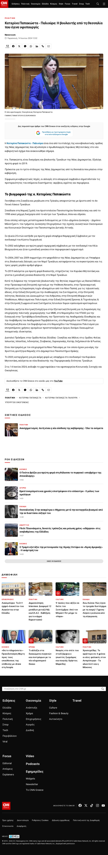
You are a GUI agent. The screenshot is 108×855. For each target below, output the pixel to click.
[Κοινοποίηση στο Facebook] (13, 46)
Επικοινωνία (7, 826)
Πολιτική (25, 4)
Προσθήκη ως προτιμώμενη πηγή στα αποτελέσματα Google (56, 133)
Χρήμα (29, 713)
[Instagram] (97, 805)
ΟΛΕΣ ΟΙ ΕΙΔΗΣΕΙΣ (54, 561)
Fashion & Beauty (58, 713)
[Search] (102, 689)
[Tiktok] (91, 805)
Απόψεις (8, 768)
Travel (74, 4)
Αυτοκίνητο (55, 719)
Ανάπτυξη (31, 707)
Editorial (7, 763)
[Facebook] (80, 805)
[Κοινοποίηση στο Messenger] (25, 46)
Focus (67, 4)
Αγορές (30, 724)
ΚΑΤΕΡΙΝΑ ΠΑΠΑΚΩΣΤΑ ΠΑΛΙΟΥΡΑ (61, 398)
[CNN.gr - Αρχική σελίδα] (6, 806)
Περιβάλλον (10, 735)
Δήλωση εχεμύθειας (61, 820)
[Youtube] (103, 805)
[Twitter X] (85, 805)
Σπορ (81, 4)
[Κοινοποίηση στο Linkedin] (37, 46)
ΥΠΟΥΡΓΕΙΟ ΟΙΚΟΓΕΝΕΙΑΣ (17, 402)
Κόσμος (53, 4)
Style (61, 4)
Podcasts (33, 764)
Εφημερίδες (34, 771)
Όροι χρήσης (8, 820)
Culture (53, 707)
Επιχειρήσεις (33, 719)
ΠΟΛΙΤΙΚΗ (10, 18)
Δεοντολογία (23, 820)
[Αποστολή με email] (48, 46)
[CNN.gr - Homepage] (4, 4)
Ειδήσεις (16, 4)
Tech (87, 4)
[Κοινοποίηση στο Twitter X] (19, 46)
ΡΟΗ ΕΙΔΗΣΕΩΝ (14, 459)
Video (30, 756)
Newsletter (32, 784)
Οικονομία (35, 4)
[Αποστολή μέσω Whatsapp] (31, 46)
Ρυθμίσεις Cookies (40, 820)
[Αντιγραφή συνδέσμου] (42, 46)
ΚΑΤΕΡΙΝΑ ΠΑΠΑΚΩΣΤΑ (30, 398)
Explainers (8, 774)
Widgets (30, 778)
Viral (5, 741)
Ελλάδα (45, 4)
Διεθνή (30, 730)
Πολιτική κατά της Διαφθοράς (86, 820)
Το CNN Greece (34, 789)
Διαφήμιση (21, 826)
